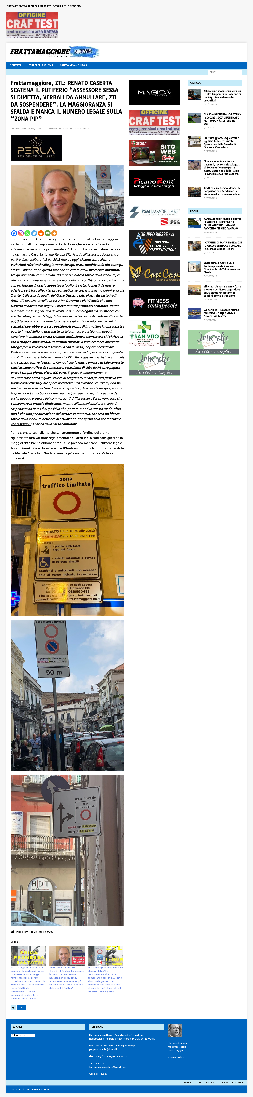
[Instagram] (21, 233)
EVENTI (194, 211)
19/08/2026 (211, 127)
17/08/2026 (211, 151)
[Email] (48, 233)
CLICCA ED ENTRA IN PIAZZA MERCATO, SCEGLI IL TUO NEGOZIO (43, 6)
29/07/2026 (211, 252)
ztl (21, 1007)
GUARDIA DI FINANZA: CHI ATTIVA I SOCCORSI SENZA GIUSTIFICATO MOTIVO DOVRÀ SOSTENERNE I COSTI (222, 119)
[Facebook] (14, 233)
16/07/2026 (211, 320)
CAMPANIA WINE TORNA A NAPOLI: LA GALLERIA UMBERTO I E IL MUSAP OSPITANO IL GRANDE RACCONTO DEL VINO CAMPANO (223, 224)
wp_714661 (36, 128)
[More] (54, 233)
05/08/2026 (211, 232)
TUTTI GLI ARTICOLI (41, 65)
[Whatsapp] (27, 233)
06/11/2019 (20, 128)
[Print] (41, 233)
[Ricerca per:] (225, 72)
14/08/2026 (211, 177)
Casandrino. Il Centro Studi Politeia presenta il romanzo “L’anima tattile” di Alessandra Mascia (222, 267)
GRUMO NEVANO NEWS (73, 65)
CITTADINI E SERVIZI (79, 128)
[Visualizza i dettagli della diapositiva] (32, 25)
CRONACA (195, 82)
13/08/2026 (211, 198)
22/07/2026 (211, 276)
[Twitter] (34, 233)
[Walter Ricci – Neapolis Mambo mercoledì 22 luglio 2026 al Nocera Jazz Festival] (194, 313)
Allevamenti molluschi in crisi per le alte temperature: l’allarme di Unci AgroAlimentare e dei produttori (222, 95)
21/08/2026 (211, 104)
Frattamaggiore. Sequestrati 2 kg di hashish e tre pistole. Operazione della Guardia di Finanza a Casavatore (221, 142)
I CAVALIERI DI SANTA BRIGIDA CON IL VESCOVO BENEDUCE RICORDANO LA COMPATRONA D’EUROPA (223, 245)
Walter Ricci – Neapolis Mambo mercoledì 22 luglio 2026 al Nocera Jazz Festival (221, 313)
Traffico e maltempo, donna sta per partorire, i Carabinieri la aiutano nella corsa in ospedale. (222, 191)
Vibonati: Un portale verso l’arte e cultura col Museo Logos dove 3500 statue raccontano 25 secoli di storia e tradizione (222, 291)
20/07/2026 (211, 299)
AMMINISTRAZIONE (58, 128)
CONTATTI (16, 65)
